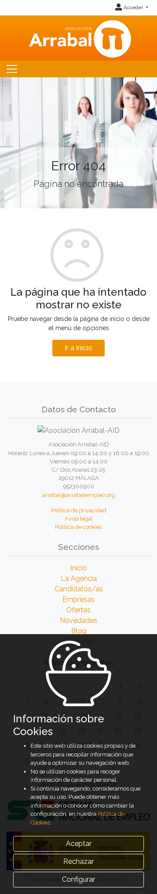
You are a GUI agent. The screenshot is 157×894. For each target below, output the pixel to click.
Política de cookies (78, 527)
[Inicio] (78, 37)
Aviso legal (79, 518)
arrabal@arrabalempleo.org (78, 495)
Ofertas (78, 610)
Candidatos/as (79, 589)
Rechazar (78, 861)
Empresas (78, 599)
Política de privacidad (78, 510)
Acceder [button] (133, 7)
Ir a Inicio (78, 348)
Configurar (78, 879)
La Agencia (79, 578)
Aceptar (79, 843)
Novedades (78, 620)
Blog (78, 631)
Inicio (78, 568)
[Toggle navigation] (12, 69)
